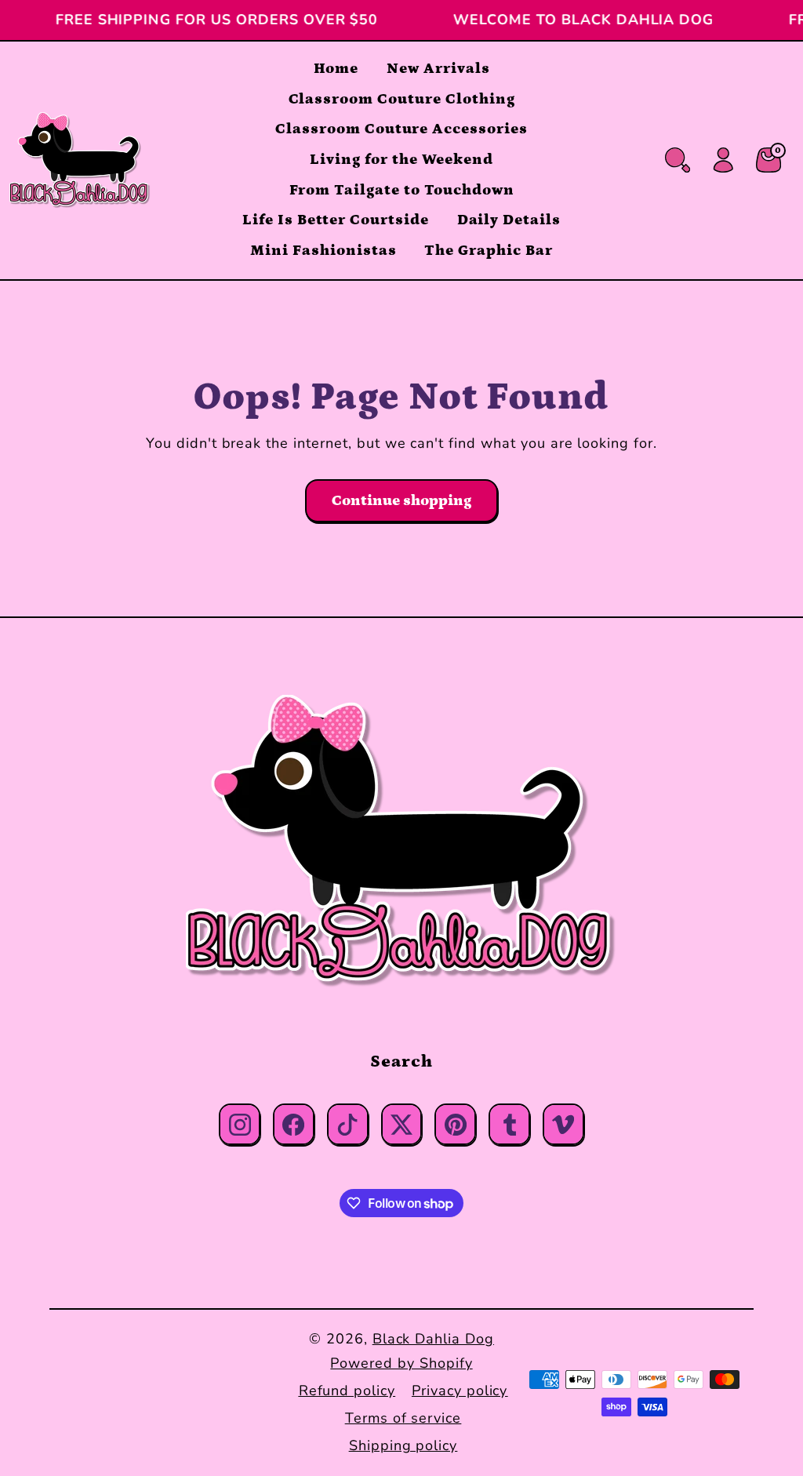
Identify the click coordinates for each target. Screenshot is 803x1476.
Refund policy (347, 1390)
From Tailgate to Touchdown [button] (401, 190)
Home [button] (336, 68)
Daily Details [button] (509, 220)
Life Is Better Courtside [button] (335, 220)
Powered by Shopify (401, 1363)
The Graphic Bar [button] (488, 250)
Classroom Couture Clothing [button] (402, 99)
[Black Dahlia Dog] (401, 842)
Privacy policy (459, 1390)
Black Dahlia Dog (433, 1338)
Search (401, 1061)
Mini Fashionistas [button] (323, 250)
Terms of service (403, 1418)
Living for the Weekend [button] (401, 159)
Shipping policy (403, 1445)
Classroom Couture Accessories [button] (401, 129)
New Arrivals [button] (438, 68)
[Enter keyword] (677, 160)
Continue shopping (401, 501)
